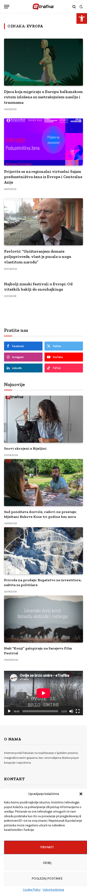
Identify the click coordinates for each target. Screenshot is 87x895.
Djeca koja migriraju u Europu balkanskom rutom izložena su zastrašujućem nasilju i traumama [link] (43, 97)
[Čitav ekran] (78, 711)
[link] (81, 18)
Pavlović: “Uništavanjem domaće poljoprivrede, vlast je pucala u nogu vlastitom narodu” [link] (37, 256)
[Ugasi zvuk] (71, 711)
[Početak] (9, 711)
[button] (81, 794)
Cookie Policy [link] (32, 890)
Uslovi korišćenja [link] (53, 890)
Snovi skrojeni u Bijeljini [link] (25, 448)
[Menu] (6, 6)
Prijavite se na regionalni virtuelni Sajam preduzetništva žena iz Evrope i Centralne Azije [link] (43, 177)
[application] (43, 693)
